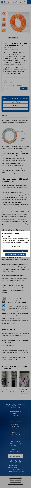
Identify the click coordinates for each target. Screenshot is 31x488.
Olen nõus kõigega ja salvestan (15, 254)
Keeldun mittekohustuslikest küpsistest (15, 251)
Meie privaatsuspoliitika (8, 242)
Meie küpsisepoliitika (22, 242)
